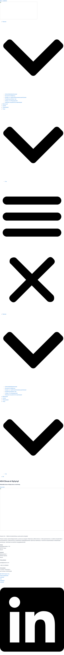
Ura (6, 181)
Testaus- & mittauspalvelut (11, 100)
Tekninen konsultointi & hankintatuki (13, 102)
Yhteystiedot (5, 107)
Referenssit (5, 104)
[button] (32, 247)
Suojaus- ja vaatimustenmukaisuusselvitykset (15, 97)
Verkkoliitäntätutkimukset (11, 94)
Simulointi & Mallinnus (10, 95)
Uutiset (4, 105)
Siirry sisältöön (3, 0)
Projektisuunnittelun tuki (10, 99)
